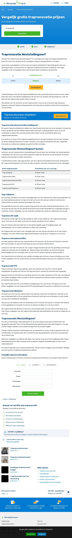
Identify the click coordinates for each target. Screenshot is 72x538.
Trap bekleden (44, 474)
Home (2, 9)
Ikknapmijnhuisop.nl (11, 517)
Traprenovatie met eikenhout (49, 476)
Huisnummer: (16, 386)
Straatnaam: (17, 381)
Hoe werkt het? (42, 524)
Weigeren (42, 534)
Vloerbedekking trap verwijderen (50, 482)
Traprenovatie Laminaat (47, 471)
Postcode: (17, 371)
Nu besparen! (61, 116)
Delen (4, 494)
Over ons (40, 521)
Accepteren (31, 534)
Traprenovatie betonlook (20, 457)
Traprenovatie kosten (19, 448)
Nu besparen (36, 87)
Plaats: (18, 376)
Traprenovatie (5, 521)
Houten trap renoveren (47, 479)
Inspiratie (10, 9)
